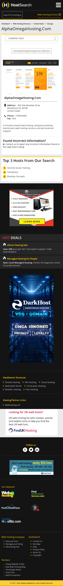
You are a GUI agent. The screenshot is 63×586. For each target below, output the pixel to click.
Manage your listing (14, 544)
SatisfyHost (12, 172)
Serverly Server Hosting (18, 167)
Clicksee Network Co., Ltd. (30, 583)
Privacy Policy (39, 549)
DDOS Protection (13, 575)
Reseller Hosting (13, 389)
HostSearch (5, 23)
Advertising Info (12, 547)
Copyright (37, 555)
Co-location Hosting (36, 386)
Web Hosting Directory (21, 23)
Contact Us (37, 541)
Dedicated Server (13, 386)
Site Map (36, 544)
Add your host (12, 541)
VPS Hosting (30, 382)
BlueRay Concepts (16, 176)
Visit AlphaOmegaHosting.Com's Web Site (31, 51)
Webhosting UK (12, 405)
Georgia (50, 23)
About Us (37, 552)
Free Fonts (10, 572)
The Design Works (13, 569)
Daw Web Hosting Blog (15, 567)
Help (35, 547)
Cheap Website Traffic (15, 564)
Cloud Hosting (48, 382)
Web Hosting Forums (48, 14)
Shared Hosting (12, 382)
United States (39, 23)
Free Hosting (32, 389)
